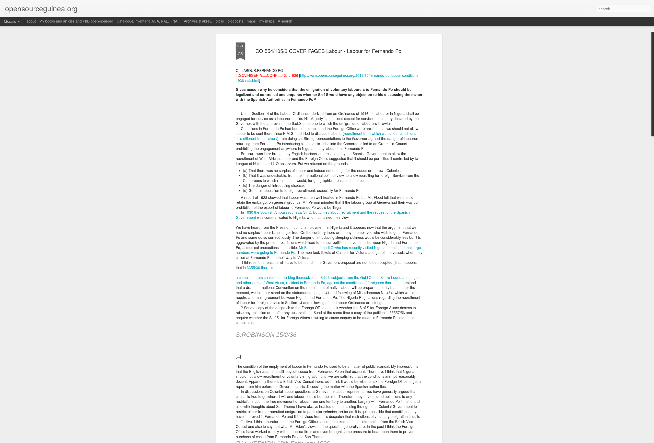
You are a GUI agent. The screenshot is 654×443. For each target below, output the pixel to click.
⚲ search (285, 21)
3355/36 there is (260, 267)
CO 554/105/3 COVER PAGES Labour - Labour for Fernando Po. (329, 51)
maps (251, 21)
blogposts (235, 21)
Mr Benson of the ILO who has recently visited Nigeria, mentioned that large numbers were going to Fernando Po (328, 250)
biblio (220, 21)
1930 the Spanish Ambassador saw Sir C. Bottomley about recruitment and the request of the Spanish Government (323, 215)
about (31, 21)
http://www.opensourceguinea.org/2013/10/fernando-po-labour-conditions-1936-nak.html (328, 78)
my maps (266, 21)
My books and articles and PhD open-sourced (76, 21)
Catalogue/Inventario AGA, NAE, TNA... (148, 21)
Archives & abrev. (198, 21)
